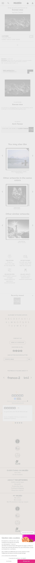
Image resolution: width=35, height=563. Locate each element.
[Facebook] (14, 351)
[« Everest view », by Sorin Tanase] (17, 301)
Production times (17, 486)
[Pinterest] (19, 351)
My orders (17, 498)
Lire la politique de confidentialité (9, 555)
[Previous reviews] (1, 413)
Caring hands (17, 208)
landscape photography (16, 109)
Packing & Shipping (17, 488)
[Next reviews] (33, 413)
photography (13, 107)
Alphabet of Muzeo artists (17, 315)
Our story (17, 472)
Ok (29, 359)
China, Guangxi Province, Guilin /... (19, 172)
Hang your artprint (17, 490)
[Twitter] (21, 351)
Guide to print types (17, 482)
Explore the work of (15, 128)
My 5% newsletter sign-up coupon (17, 502)
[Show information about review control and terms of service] (27, 401)
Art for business (17, 474)
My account (17, 500)
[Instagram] (16, 351)
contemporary (25, 107)
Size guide (17, 484)
